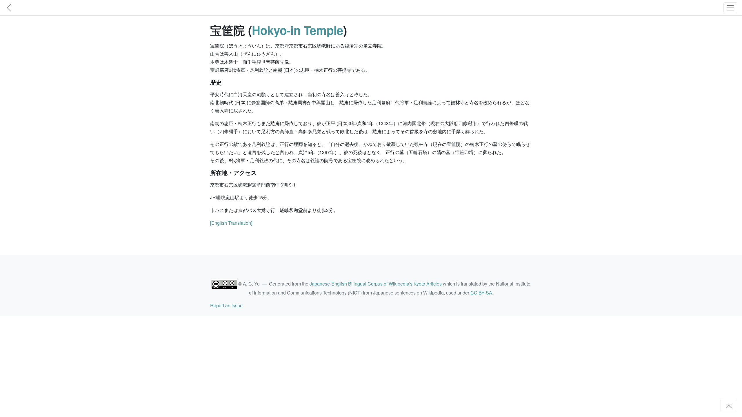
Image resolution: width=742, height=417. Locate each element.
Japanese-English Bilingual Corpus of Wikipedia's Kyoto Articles (376, 283)
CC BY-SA (481, 292)
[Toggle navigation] (730, 7)
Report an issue (226, 305)
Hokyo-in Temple (297, 30)
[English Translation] (231, 223)
